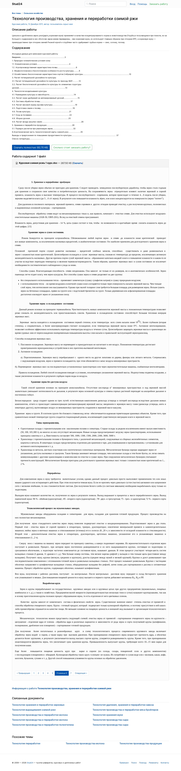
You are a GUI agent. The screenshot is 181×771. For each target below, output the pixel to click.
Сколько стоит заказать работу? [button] (71, 147)
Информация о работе (61, 688)
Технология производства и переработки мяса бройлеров (125, 709)
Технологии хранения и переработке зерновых (38, 704)
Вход (132, 4)
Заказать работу (158, 4)
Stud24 (30, 763)
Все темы (16, 13)
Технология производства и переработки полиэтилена (43, 724)
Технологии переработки (26, 743)
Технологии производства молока (85, 743)
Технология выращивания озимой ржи (34, 709)
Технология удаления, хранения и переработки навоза (123, 704)
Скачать (77, 163)
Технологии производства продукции (140, 743)
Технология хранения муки (108, 714)
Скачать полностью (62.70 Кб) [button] (31, 147)
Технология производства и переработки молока (40, 714)
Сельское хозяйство (33, 13)
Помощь (142, 4)
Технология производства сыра (110, 719)
